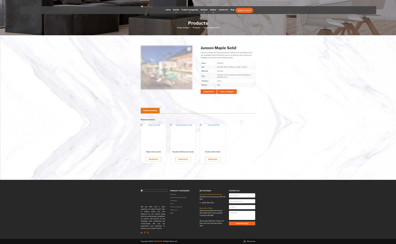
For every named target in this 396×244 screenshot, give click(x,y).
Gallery (213, 10)
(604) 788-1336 (208, 203)
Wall (171, 213)
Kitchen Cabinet (176, 207)
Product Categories (190, 10)
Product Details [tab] (150, 110)
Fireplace (173, 200)
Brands (176, 10)
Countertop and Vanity (178, 197)
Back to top (251, 241)
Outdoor (173, 194)
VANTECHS (158, 241)
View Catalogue (227, 92)
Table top (173, 210)
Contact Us (223, 10)
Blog (232, 10)
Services (204, 10)
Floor (172, 204)
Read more (153, 159)
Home (168, 10)
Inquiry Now (209, 92)
